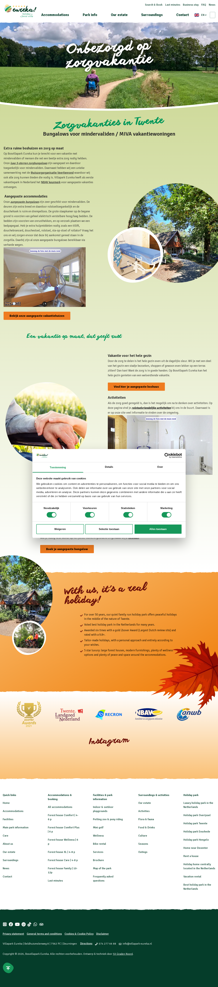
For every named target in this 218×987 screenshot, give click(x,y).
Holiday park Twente (195, 823)
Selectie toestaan (109, 529)
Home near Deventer (195, 848)
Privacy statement (13, 934)
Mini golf (98, 827)
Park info (90, 15)
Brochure (98, 860)
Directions (86, 943)
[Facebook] (11, 924)
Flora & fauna (146, 819)
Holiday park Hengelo (196, 839)
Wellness (98, 835)
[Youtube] (17, 924)
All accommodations (60, 807)
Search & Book (153, 4)
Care (5, 835)
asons (144, 844)
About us (8, 844)
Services (98, 852)
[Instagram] (5, 924)
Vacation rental (192, 876)
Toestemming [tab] (58, 467)
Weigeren (60, 529)
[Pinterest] (24, 924)
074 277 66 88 (107, 943)
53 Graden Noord (123, 954)
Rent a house (191, 856)
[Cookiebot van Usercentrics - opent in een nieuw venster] (167, 455)
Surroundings (152, 15)
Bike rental (99, 844)
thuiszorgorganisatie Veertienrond (52, 172)
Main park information (15, 827)
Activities (144, 811)
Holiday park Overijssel (197, 815)
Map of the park (102, 868)
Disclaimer (102, 934)
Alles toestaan (157, 529)
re (146, 835)
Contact (182, 15)
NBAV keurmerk (50, 182)
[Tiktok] (29, 924)
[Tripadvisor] (41, 924)
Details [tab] (109, 466)
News (212, 4)
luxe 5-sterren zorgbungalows (28, 163)
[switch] (90, 515)
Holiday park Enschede (196, 831)
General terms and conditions (44, 934)
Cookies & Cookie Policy (79, 934)
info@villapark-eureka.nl (137, 943)
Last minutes (172, 4)
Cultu (141, 835)
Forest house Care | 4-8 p (63, 860)
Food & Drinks (146, 827)
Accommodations (55, 15)
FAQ (203, 4)
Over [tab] (160, 466)
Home (6, 803)
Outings (142, 852)
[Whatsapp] (35, 924)
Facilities (8, 819)
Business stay (191, 4)
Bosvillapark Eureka (37, 954)
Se (139, 844)
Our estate (119, 15)
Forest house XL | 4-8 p (61, 852)
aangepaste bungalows (24, 202)
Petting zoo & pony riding (108, 819)
